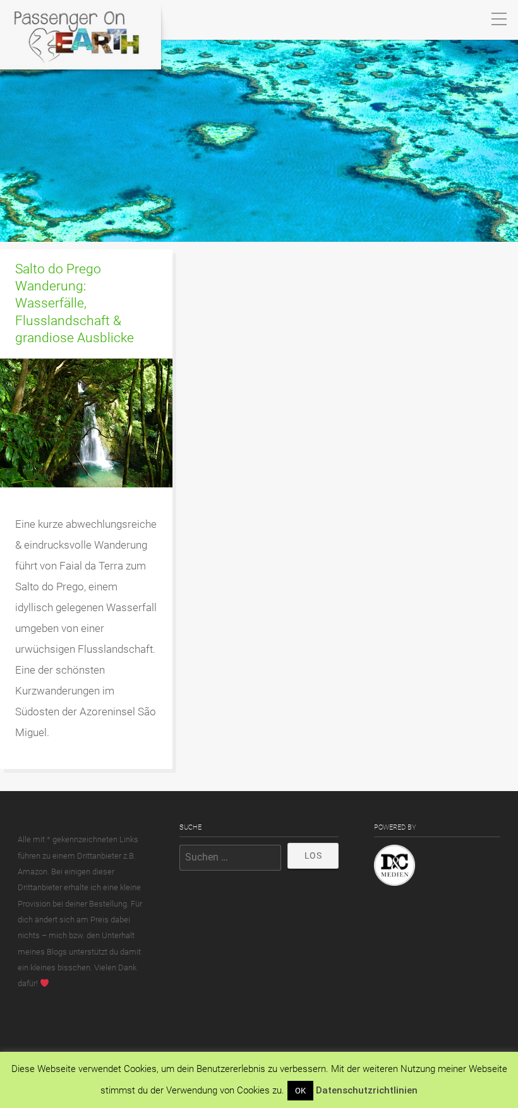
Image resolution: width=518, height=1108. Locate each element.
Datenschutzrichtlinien (367, 1090)
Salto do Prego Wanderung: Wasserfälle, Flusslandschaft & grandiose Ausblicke (74, 303)
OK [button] (300, 1090)
